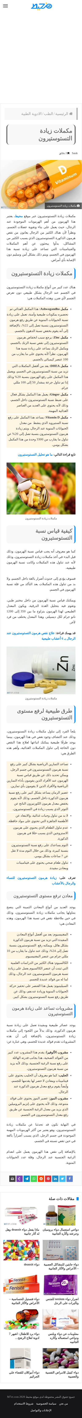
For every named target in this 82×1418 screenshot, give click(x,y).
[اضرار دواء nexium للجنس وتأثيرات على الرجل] (61, 1285)
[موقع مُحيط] (41, 6)
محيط (19, 216)
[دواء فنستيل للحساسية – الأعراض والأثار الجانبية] (21, 1285)
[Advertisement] (41, 58)
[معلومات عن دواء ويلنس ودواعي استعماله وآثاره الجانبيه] (61, 1319)
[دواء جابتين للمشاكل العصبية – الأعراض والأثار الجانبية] (61, 1250)
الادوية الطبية (31, 114)
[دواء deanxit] (21, 1250)
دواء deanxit (31, 1264)
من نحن (63, 1403)
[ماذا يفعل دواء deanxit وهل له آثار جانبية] (21, 1215)
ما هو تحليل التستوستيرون (35, 454)
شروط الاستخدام (23, 1403)
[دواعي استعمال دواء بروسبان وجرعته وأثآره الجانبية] (61, 1215)
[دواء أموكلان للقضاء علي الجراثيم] (21, 1358)
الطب (48, 114)
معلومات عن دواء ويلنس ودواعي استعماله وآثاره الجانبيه (63, 1338)
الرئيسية (62, 114)
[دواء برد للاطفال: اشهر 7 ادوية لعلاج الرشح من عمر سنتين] (21, 1319)
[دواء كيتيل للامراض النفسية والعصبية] (61, 1358)
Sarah (75, 153)
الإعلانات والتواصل (41, 1410)
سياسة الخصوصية (46, 1403)
